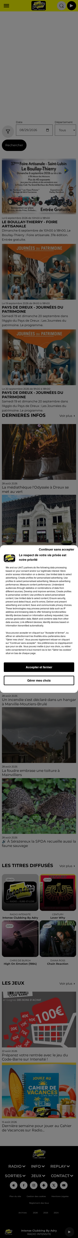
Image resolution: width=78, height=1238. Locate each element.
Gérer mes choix (39, 680)
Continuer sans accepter (56, 549)
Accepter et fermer (39, 667)
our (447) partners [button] (23, 567)
